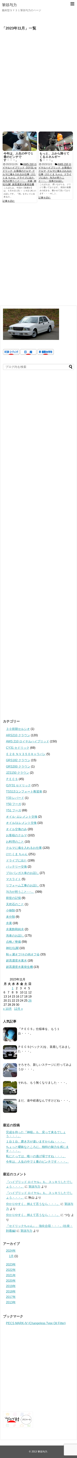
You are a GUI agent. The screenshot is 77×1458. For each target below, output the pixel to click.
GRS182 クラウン (18, 760)
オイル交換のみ (16, 829)
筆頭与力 (9, 5)
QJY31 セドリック (18, 785)
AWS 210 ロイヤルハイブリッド (27, 741)
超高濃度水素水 (16, 960)
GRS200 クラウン (18, 766)
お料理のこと (15, 841)
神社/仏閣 (12, 948)
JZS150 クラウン (17, 772)
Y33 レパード (15, 797)
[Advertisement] (38, 83)
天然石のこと (15, 904)
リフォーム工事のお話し (22, 885)
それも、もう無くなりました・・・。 (43, 1082)
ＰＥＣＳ (12, 779)
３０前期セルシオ (18, 728)
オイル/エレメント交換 (21, 822)
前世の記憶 (13, 898)
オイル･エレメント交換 (21, 816)
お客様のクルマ (16, 835)
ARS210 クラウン (18, 735)
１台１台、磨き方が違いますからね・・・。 (36, 1141)
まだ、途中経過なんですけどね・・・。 (45, 1100)
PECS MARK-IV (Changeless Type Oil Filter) (36, 1323)
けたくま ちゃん (17, 854)
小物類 (10, 910)
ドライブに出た (16, 860)
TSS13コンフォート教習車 (24, 791)
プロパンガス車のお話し (22, 873)
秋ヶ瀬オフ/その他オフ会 (23, 954)
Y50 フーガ (13, 804)
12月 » (18, 1008)
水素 (9, 923)
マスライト (13, 879)
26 (30, 1000)
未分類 (10, 916)
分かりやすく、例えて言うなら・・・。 (33, 1203)
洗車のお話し (15, 935)
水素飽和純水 (15, 929)
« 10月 (7, 1008)
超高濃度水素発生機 (19, 966)
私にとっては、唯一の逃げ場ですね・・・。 (36, 1156)
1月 (11, 1256)
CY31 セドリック (17, 747)
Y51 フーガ (13, 810)
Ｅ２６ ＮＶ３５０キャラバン (26, 754)
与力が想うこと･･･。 (20, 891)
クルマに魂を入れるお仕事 (24, 847)
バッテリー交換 (16, 866)
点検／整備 (13, 941)
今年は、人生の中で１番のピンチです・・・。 (37, 1161)
